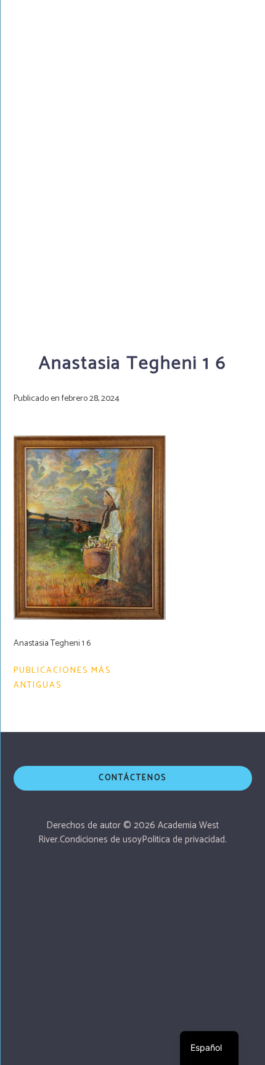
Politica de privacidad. (184, 839)
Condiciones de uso (98, 839)
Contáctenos (132, 777)
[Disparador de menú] (239, 21)
